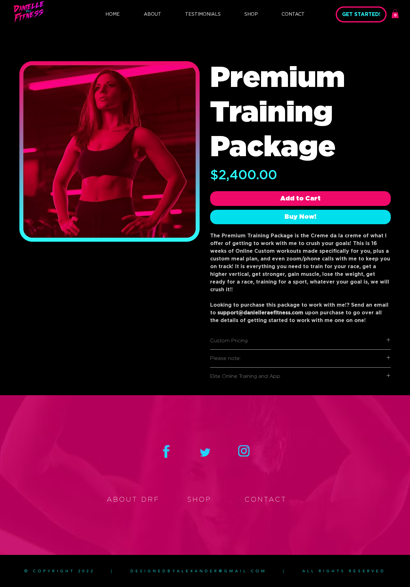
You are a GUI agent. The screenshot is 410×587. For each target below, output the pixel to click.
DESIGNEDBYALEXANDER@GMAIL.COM (198, 570)
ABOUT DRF (133, 499)
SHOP (199, 499)
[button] (395, 13)
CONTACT (266, 499)
